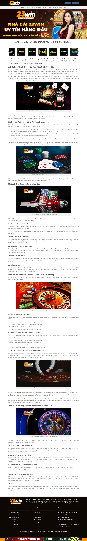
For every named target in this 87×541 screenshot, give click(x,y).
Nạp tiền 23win (37, 517)
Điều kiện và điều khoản (15, 514)
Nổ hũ (43, 7)
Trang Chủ (23, 7)
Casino (28, 7)
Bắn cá (50, 7)
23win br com (74, 512)
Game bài (38, 7)
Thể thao (33, 7)
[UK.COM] (14, 3)
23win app (50, 531)
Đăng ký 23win (37, 512)
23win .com (57, 531)
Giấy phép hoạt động (14, 517)
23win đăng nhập (43, 531)
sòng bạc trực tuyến (16, 392)
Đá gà (54, 7)
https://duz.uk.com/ (60, 488)
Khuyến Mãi (59, 7)
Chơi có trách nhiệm (14, 524)
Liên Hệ (64, 7)
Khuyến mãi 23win (13, 522)
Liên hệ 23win (12, 519)
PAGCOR (11, 78)
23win (12, 59)
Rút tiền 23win (37, 519)
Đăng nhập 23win (38, 522)
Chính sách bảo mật (14, 512)
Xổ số (46, 7)
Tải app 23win (37, 514)
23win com (35, 531)
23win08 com (63, 531)
